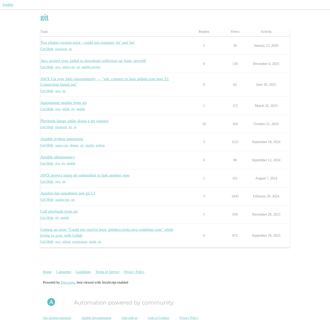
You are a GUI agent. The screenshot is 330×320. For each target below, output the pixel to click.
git (70, 49)
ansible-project (91, 67)
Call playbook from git (59, 211)
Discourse (68, 282)
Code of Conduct (158, 318)
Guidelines (83, 272)
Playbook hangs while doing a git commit (74, 121)
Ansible (7, 5)
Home (47, 272)
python (100, 145)
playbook (61, 49)
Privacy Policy (134, 272)
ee (75, 127)
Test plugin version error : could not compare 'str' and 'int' (87, 42)
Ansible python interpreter (61, 139)
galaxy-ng (68, 67)
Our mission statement (57, 318)
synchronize (79, 241)
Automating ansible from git (63, 102)
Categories (63, 272)
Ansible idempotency (57, 157)
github (66, 241)
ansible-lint (62, 199)
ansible (80, 109)
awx (57, 67)
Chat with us (129, 318)
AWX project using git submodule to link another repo (85, 175)
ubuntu (74, 145)
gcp (57, 163)
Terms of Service (107, 272)
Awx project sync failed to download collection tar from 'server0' (93, 60)
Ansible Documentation (96, 318)
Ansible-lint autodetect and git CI (67, 193)
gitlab (65, 109)
